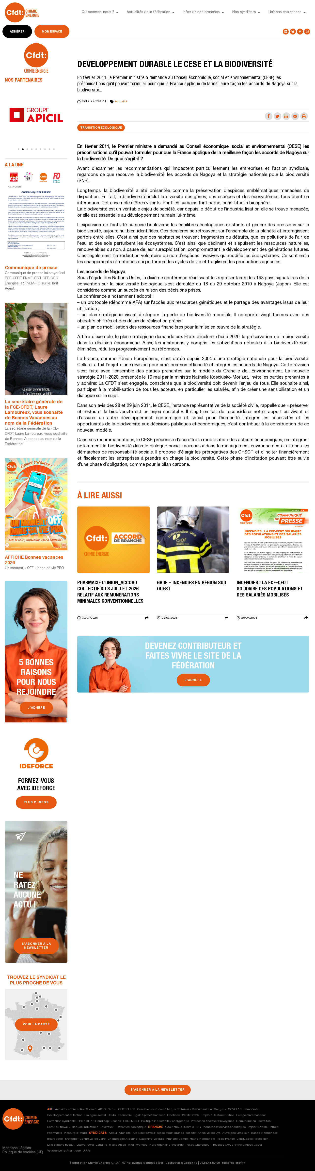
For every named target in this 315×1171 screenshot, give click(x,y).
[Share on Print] (304, 116)
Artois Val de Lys (209, 1133)
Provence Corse (222, 1144)
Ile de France (226, 1138)
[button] (117, 12)
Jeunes (116, 1121)
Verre (83, 1133)
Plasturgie (71, 1133)
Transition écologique (101, 127)
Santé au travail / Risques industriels (72, 1127)
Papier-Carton (257, 1127)
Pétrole (273, 1127)
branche (155, 1127)
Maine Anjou (117, 1144)
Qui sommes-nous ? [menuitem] (98, 12)
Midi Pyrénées (137, 1144)
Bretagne (71, 1138)
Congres (220, 1109)
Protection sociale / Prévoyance (212, 1121)
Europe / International (251, 1115)
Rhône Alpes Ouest (248, 1144)
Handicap (102, 1121)
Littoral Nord (85, 1144)
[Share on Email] (295, 116)
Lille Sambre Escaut (61, 1144)
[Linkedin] (286, 32)
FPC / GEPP (85, 1121)
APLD (102, 1109)
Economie (125, 1115)
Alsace (191, 1133)
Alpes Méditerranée (170, 1133)
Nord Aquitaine (159, 1144)
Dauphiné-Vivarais (151, 1138)
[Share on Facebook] (268, 116)
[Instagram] (307, 32)
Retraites (264, 1121)
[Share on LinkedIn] (286, 116)
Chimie (189, 1127)
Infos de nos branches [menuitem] (201, 12)
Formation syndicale (61, 1121)
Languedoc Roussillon (252, 1138)
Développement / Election (64, 1115)
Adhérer (17, 31)
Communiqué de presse (31, 268)
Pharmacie (54, 1133)
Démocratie (251, 1109)
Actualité (121, 101)
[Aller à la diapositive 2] (23, 149)
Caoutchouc (173, 1127)
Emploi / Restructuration (217, 1115)
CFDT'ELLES (126, 1109)
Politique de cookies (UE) (22, 1152)
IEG (198, 1127)
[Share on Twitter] (277, 116)
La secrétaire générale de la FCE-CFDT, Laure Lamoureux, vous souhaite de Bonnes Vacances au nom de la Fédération (34, 413)
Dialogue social (95, 1115)
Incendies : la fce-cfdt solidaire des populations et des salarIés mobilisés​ (270, 589)
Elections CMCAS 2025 (183, 1115)
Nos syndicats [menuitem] (244, 12)
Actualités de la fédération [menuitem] (148, 12)
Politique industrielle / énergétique (165, 1121)
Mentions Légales (16, 1148)
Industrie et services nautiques (224, 1127)
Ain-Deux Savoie (144, 1133)
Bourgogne (55, 1138)
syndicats (98, 1133)
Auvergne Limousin (235, 1133)
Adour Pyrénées (120, 1133)
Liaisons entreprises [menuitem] (284, 12)
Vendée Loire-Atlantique (64, 1150)
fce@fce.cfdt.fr (233, 1163)
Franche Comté (177, 1138)
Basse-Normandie (264, 1133)
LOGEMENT (131, 1121)
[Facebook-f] (300, 32)
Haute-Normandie (202, 1138)
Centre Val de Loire (92, 1138)
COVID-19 (234, 1109)
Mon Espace (52, 31)
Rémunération (246, 1121)
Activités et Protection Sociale (75, 1109)
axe (50, 1109)
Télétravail (107, 1127)
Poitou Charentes (197, 1144)
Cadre (112, 1109)
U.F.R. (87, 1150)
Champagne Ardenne (122, 1138)
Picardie (178, 1144)
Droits (112, 1115)
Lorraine (101, 1144)
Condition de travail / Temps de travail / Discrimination (174, 1109)
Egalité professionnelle (149, 1115)
